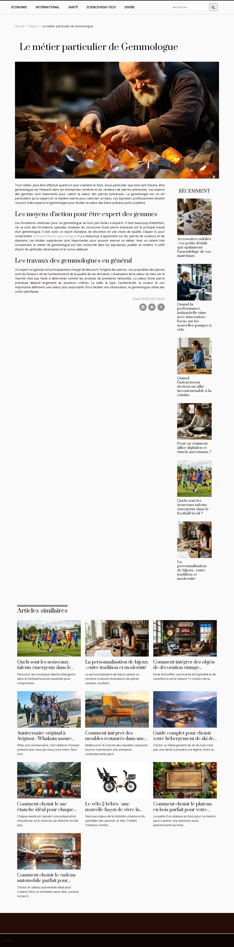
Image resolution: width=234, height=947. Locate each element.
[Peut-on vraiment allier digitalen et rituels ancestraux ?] (194, 421)
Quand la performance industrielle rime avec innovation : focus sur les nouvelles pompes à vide (194, 317)
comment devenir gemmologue (54, 236)
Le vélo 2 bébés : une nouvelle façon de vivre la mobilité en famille (112, 809)
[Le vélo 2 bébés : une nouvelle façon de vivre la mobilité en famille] (117, 780)
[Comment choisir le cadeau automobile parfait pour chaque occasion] (49, 851)
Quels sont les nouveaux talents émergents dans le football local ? (193, 507)
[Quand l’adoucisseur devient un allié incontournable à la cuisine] (194, 356)
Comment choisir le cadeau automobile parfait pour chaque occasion (46, 880)
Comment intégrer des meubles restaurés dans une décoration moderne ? (115, 738)
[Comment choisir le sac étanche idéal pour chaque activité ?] (49, 780)
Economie (19, 7)
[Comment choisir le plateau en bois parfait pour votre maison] (185, 780)
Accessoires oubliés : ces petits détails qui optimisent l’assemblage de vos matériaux (194, 247)
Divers (129, 7)
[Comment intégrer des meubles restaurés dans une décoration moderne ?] (117, 709)
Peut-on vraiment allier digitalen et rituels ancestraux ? (194, 447)
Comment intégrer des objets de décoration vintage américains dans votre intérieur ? (184, 670)
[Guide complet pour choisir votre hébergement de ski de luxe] (185, 709)
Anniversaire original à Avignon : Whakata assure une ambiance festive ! (44, 738)
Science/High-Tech (101, 7)
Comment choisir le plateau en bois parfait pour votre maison (182, 809)
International (48, 7)
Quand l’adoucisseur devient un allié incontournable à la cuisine (194, 386)
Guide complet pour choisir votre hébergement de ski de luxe (183, 738)
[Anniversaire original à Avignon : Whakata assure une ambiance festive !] (49, 709)
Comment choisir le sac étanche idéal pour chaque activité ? (45, 809)
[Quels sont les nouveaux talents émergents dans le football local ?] (194, 478)
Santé (73, 7)
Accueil (19, 26)
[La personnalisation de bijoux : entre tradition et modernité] (194, 539)
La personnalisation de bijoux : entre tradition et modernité (192, 570)
